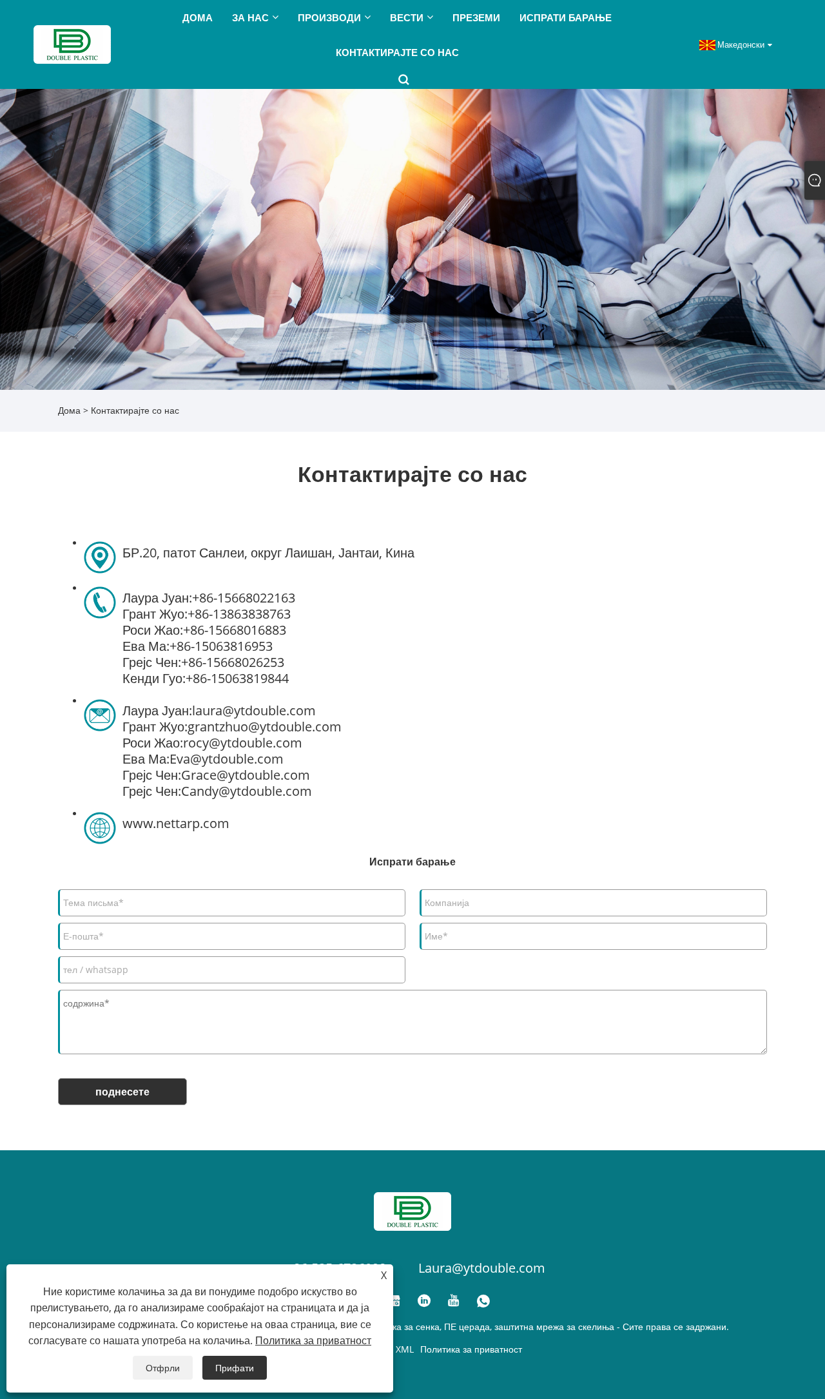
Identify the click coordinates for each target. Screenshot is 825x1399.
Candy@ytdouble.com (246, 791)
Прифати (234, 1368)
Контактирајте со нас (135, 410)
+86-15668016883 (234, 630)
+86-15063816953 (221, 646)
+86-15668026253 (232, 662)
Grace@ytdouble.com (245, 775)
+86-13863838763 (239, 613)
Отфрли (163, 1368)
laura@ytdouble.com (254, 710)
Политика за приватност (471, 1349)
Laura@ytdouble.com (481, 1268)
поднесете (122, 1092)
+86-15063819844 (237, 678)
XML (405, 1349)
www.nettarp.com (175, 823)
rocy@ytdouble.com (242, 742)
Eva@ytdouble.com (227, 758)
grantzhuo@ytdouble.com (265, 726)
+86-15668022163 (243, 597)
